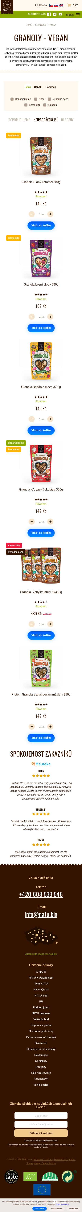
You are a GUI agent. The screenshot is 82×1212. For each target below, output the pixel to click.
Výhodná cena (60, 99)
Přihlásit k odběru (41, 1133)
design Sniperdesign (45, 1163)
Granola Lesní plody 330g (41, 284)
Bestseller (34, 104)
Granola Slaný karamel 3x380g (41, 592)
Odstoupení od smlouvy (41, 1049)
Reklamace (41, 1054)
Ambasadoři (41, 1078)
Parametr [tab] (51, 87)
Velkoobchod (41, 1019)
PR (41, 1001)
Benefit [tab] (38, 87)
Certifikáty (41, 1060)
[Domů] (7, 6)
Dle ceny (67, 119)
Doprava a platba (41, 1025)
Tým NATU (41, 983)
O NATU (41, 971)
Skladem (53, 104)
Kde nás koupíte (41, 1072)
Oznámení (41, 1043)
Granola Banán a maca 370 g (41, 387)
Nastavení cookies (43, 1159)
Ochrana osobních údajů (41, 1037)
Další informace (62, 1205)
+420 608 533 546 (41, 894)
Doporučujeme (23, 99)
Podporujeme (41, 1007)
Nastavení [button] (73, 1209)
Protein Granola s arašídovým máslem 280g (41, 694)
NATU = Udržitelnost (41, 977)
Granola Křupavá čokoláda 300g (41, 489)
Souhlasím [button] (39, 1209)
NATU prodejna (41, 1013)
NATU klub (41, 995)
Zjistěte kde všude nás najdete (41, 954)
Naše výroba (41, 989)
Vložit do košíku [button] (41, 225)
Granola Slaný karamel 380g (41, 182)
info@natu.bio (41, 913)
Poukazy (41, 1066)
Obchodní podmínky (41, 1031)
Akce (41, 99)
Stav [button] (28, 87)
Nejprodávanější (45, 119)
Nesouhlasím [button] (56, 1209)
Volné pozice (41, 1084)
